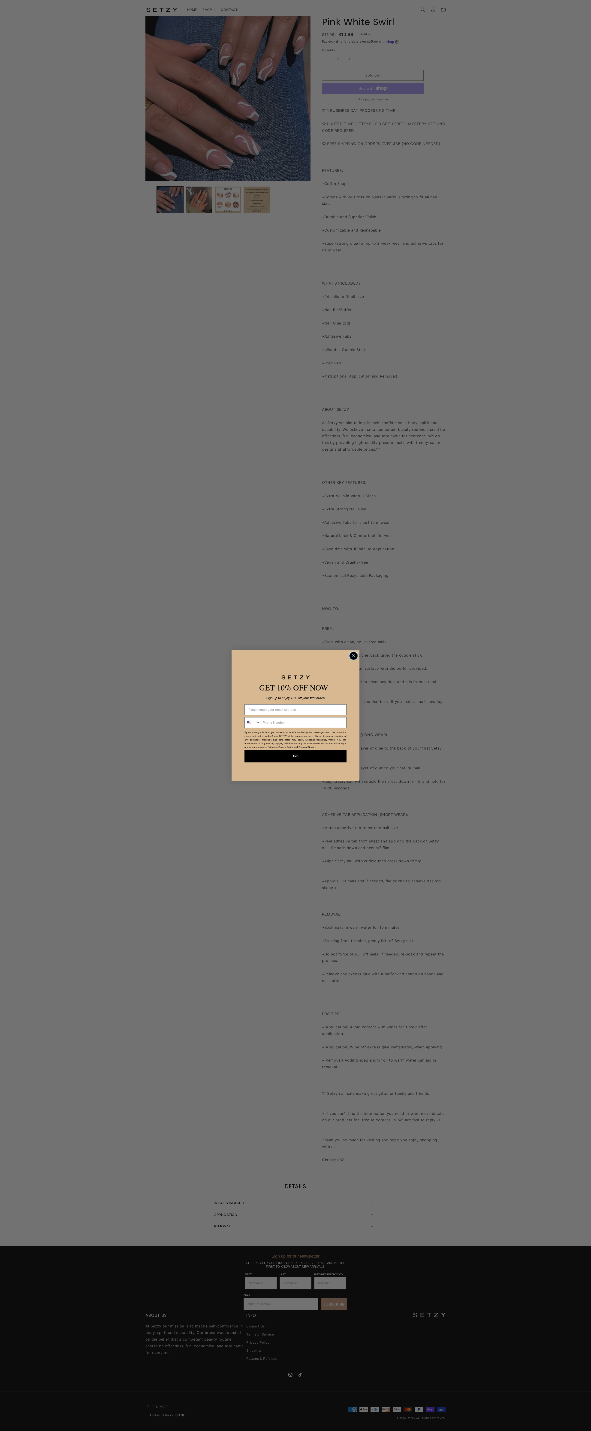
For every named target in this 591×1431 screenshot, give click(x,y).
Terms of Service (307, 747)
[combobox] (252, 722)
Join (296, 756)
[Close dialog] (354, 656)
